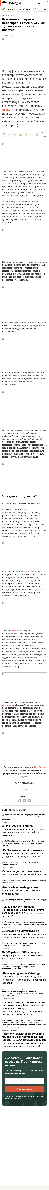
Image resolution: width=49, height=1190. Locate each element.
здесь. (24, 776)
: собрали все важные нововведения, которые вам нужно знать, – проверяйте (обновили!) (24, 978)
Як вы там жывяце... (9, 1030)
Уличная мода (7, 868)
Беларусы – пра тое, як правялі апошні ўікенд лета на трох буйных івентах (23, 853)
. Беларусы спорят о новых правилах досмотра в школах (24, 934)
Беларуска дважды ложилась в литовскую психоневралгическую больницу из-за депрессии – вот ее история (23, 1008)
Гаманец (5, 822)
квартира (16, 631)
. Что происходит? (24, 1040)
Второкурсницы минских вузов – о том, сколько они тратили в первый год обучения (23, 830)
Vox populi (6, 927)
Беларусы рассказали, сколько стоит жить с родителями (22, 955)
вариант (25, 509)
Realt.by (7, 110)
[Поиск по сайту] (39, 2)
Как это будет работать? (23, 911)
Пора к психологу (9, 998)
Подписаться (24, 1089)
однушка (29, 571)
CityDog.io (6, 35)
